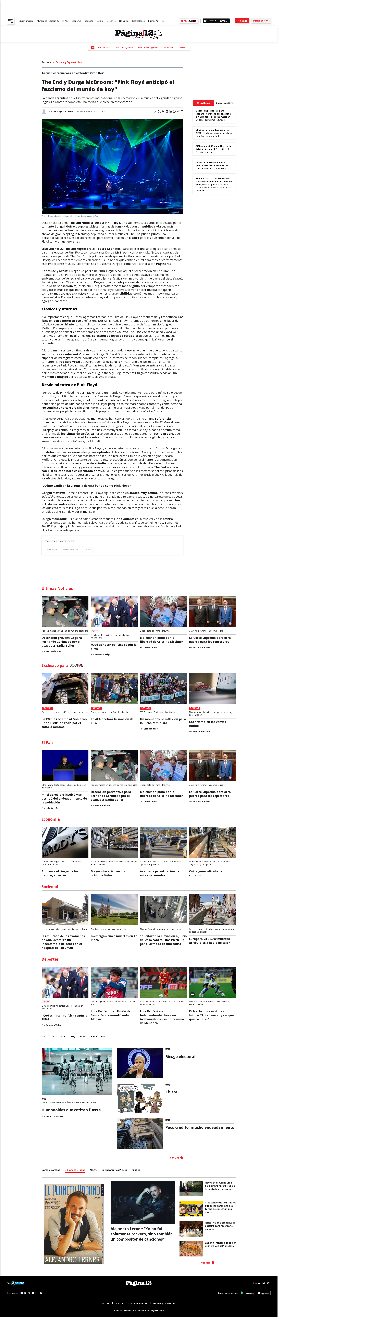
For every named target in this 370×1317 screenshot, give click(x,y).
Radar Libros (98, 1036)
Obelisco (181, 47)
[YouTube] (37, 1293)
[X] (29, 1293)
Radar (83, 1036)
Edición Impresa (25, 21)
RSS (269, 1283)
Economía (76, 21)
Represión (168, 47)
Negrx (93, 1170)
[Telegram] (40, 1293)
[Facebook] (22, 1293)
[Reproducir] (205, 21)
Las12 (63, 1036)
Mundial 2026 (104, 47)
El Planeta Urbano (75, 1170)
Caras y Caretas (51, 1170)
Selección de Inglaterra (148, 47)
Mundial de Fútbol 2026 (48, 21)
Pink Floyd (52, 549)
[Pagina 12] (138, 34)
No (53, 1036)
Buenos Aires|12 (156, 21)
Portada (46, 62)
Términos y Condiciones (164, 1303)
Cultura (100, 21)
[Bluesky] (33, 1293)
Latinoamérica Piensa (114, 1170)
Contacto (119, 1303)
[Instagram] (25, 1293)
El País (65, 21)
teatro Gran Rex (70, 549)
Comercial (259, 1283)
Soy (73, 1036)
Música (88, 549)
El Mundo (123, 21)
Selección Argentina (124, 47)
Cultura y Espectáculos (69, 62)
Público (136, 1170)
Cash (44, 1036)
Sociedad (89, 21)
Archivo (106, 1303)
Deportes (111, 21)
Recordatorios (138, 21)
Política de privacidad (138, 1303)
